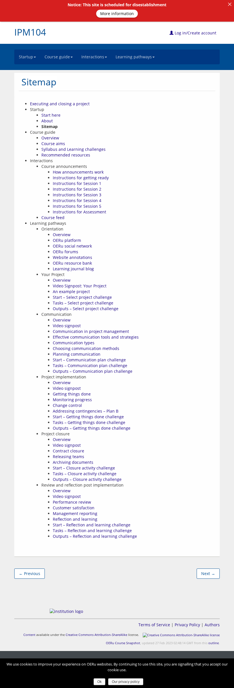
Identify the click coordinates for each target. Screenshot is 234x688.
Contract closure (68, 451)
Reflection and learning (75, 519)
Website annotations (72, 257)
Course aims (53, 143)
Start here (50, 115)
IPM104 (30, 32)
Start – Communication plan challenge (89, 359)
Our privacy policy (126, 682)
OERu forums (65, 251)
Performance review (72, 502)
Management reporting (75, 513)
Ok (99, 682)
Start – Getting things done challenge (88, 416)
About (47, 120)
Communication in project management (91, 331)
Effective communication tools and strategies (96, 337)
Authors (212, 624)
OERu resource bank (72, 263)
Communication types (73, 342)
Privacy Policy (187, 624)
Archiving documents (73, 462)
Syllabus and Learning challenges (73, 149)
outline (213, 643)
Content (29, 635)
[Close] (229, 4)
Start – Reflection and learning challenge (91, 525)
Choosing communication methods (86, 348)
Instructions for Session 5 (77, 206)
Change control (67, 405)
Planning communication (76, 354)
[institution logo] (66, 611)
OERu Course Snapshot (123, 643)
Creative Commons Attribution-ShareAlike (96, 635)
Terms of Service (154, 624)
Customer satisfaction (73, 507)
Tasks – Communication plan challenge (90, 365)
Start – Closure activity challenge (84, 468)
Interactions (92, 56)
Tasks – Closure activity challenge (84, 473)
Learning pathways (134, 56)
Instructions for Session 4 (77, 200)
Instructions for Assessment (79, 212)
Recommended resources (65, 155)
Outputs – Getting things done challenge (91, 428)
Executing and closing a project (60, 103)
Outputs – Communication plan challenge (92, 371)
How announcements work (78, 172)
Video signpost (67, 325)
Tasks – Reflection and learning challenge (92, 530)
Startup (26, 56)
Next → (208, 573)
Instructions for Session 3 (77, 194)
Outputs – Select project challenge (85, 308)
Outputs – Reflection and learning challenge (95, 536)
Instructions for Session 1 (77, 183)
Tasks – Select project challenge (83, 303)
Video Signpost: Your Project (79, 286)
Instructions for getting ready (81, 177)
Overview (50, 138)
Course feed (52, 217)
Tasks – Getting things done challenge (89, 422)
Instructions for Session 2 (77, 189)
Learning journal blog (73, 268)
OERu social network (72, 246)
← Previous (29, 573)
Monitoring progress (72, 399)
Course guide (57, 56)
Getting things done (72, 394)
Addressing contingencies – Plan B (85, 411)
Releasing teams (68, 456)
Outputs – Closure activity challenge (87, 479)
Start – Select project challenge (82, 297)
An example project (71, 291)
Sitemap (39, 82)
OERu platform (67, 240)
